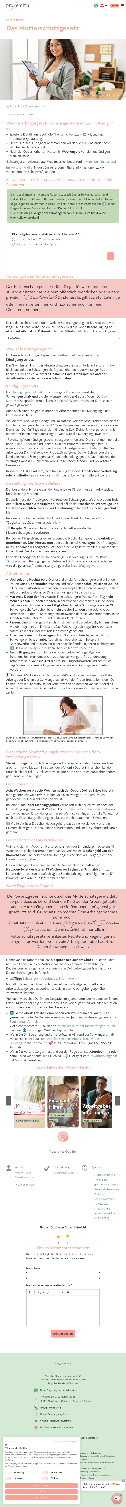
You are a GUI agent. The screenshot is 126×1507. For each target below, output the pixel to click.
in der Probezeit (25, 444)
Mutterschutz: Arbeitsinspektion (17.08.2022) (104, 1214)
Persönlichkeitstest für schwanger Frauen (86, 1026)
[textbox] (63, 1310)
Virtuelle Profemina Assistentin (55, 1421)
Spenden (114, 5)
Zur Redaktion (26, 1185)
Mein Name (33, 1268)
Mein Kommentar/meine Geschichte (48, 1285)
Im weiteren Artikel (19, 168)
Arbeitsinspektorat (34, 648)
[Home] (17, 5)
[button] (10, 1442)
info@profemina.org (50, 1407)
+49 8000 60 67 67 (50, 1396)
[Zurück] (8, 1100)
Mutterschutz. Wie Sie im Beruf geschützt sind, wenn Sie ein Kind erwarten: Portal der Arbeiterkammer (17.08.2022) (106, 1189)
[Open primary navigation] (122, 5)
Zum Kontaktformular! (25, 1022)
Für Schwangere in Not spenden (56, 1427)
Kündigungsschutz (25, 392)
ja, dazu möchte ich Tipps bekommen (38, 239)
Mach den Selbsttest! (101, 162)
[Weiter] (117, 1100)
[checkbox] (8, 1472)
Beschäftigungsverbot (86, 566)
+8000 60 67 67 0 (49, 1401)
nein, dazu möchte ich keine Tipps (36, 244)
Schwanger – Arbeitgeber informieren (49, 979)
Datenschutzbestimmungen (65, 1441)
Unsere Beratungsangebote (54, 1414)
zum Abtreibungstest (102, 1056)
